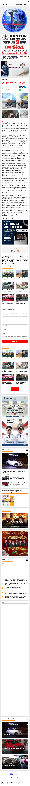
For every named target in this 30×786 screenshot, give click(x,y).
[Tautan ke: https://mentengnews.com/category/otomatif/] (27, 450)
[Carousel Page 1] (11, 526)
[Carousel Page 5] (18, 526)
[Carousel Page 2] (13, 526)
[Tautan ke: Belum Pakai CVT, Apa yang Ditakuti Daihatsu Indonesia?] (5, 478)
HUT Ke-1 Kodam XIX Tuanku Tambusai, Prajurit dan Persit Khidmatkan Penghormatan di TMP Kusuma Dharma (21, 302)
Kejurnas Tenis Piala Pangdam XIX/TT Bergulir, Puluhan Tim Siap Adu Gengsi (7, 278)
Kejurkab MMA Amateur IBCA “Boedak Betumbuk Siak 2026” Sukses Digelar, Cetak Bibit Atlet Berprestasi (16, 580)
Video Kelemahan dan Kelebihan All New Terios (14, 471)
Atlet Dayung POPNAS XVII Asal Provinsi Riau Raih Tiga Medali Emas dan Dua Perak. (16, 597)
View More (15, 389)
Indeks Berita (21, 783)
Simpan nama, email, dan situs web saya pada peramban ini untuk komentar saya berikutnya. (14, 337)
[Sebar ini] (20, 87)
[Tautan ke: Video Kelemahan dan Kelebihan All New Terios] (15, 461)
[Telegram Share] (25, 87)
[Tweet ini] (22, 87)
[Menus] (2, 1)
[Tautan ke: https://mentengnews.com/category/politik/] (27, 510)
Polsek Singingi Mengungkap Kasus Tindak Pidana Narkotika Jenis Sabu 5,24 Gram (22, 257)
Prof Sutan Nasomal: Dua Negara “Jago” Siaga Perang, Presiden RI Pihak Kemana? (13, 522)
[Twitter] (15, 251)
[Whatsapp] (20, 90)
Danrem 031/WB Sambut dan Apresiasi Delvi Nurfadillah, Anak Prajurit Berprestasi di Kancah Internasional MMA (21, 290)
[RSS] (18, 251)
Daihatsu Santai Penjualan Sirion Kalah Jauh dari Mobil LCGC (18, 483)
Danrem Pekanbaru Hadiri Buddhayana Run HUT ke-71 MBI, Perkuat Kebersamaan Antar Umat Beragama (8, 302)
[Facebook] (12, 251)
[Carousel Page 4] (17, 526)
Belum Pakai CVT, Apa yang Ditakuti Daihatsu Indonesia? (17, 478)
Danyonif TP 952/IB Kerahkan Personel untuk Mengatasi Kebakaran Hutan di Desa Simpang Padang (8, 290)
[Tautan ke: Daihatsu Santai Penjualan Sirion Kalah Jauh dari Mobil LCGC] (5, 484)
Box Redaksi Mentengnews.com (9, 783)
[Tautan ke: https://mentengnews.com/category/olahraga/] (27, 560)
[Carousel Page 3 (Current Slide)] (15, 526)
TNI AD (3, 89)
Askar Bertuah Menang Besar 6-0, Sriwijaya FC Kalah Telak (16, 584)
